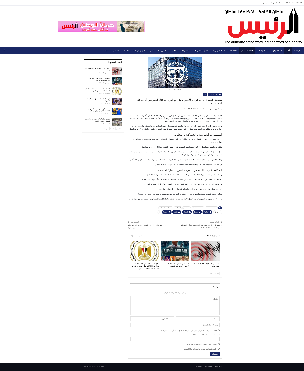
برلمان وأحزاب (263, 50)
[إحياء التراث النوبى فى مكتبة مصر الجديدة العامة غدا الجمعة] (175, 251)
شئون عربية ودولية (201, 50)
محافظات (233, 50)
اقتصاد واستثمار (247, 50)
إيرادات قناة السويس (211, 207)
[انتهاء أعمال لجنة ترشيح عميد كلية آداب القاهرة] (117, 101)
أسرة (152, 50)
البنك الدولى (178, 207)
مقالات (126, 50)
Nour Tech (96, 366)
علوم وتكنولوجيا (139, 50)
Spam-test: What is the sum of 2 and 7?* (206, 335)
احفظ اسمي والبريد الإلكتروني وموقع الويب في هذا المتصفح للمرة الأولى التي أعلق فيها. (189, 330)
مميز (205, 94)
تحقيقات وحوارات (218, 50)
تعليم (174, 50)
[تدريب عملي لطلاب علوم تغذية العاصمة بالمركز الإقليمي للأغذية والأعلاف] (117, 122)
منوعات (106, 50)
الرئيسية (297, 50)
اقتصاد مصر (186, 207)
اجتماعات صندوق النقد (197, 207)
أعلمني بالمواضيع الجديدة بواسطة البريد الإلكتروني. (200, 349)
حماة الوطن (277, 50)
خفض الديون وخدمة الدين (165, 207)
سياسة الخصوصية (276, 3)
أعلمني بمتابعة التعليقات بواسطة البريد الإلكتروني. (201, 344)
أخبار (288, 50)
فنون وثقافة (184, 50)
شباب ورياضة (163, 50)
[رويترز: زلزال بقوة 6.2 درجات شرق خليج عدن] (205, 251)
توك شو (116, 50)
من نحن (265, 3)
